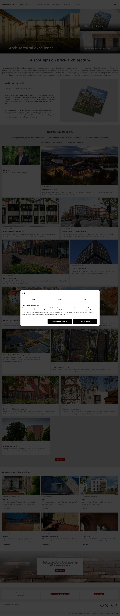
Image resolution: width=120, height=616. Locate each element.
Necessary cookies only (59, 321)
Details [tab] (60, 299)
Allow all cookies (85, 321)
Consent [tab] (33, 299)
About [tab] (86, 299)
